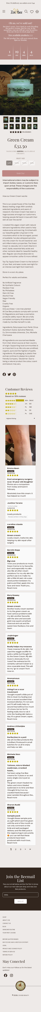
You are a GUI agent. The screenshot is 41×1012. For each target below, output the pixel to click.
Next (38, 90)
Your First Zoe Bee (9, 933)
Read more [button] (12, 588)
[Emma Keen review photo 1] (20, 445)
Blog (4, 926)
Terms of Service (9, 952)
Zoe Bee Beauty (23, 995)
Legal (4, 945)
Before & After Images (10, 939)
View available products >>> (20, 35)
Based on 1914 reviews (15, 396)
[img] (20, 475)
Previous (2, 90)
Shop (4, 917)
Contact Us (7, 923)
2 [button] (15, 849)
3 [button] (20, 849)
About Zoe (6, 920)
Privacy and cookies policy (12, 949)
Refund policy (8, 955)
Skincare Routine (9, 929)
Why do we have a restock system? (15, 942)
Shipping (20, 151)
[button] (3, 11)
